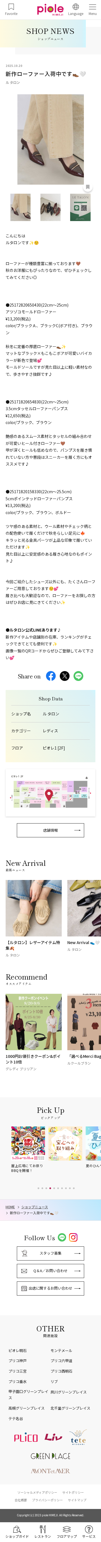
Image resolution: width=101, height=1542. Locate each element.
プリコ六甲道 (61, 1360)
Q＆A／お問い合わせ (50, 1270)
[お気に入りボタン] (88, 187)
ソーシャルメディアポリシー (37, 1492)
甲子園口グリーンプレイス (28, 1395)
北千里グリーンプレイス (70, 1408)
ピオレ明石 (17, 1350)
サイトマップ (77, 1500)
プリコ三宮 (17, 1371)
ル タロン (51, 714)
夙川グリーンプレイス (68, 1392)
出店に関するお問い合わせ (50, 1288)
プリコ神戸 (17, 1360)
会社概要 (21, 1500)
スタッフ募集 (50, 1253)
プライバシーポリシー (47, 1500)
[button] (38, 1188)
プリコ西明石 (61, 1371)
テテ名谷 (15, 1418)
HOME (10, 1207)
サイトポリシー (73, 1492)
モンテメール (61, 1350)
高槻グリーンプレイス (26, 1408)
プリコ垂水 (17, 1381)
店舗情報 (50, 830)
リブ (54, 1381)
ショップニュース (34, 1207)
